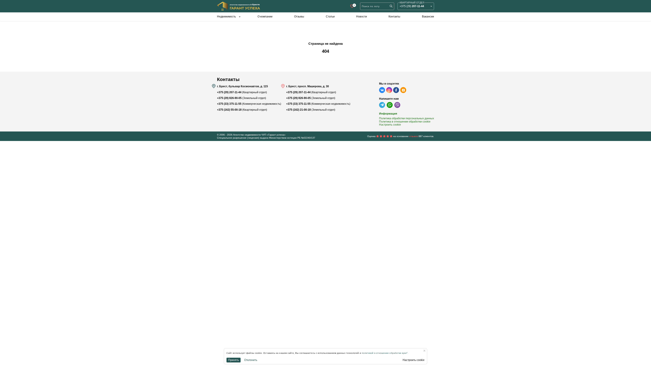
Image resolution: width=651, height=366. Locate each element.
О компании (265, 16)
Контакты (394, 16)
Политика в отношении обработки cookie (404, 121)
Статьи (330, 16)
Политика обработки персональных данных (406, 118)
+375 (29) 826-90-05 (229, 98)
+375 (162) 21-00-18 (298, 109)
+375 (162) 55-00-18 (229, 109)
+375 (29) (412, 6)
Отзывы (299, 16)
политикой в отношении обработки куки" (385, 353)
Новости (361, 16)
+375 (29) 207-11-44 (229, 92)
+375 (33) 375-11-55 (229, 103)
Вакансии (428, 16)
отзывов (413, 136)
